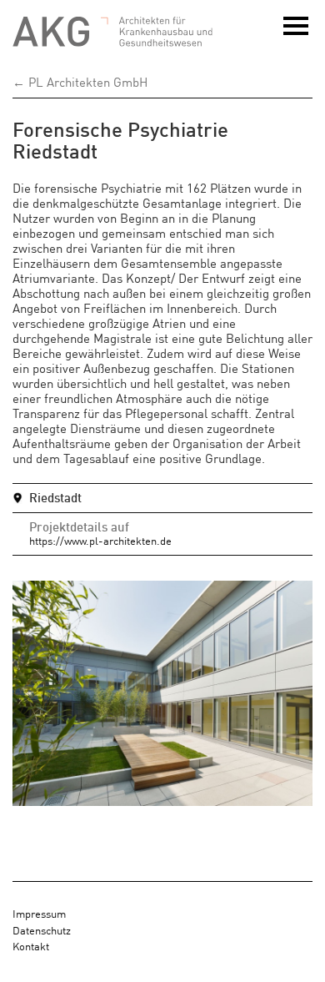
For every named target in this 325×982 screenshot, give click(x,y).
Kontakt (30, 946)
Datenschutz (41, 930)
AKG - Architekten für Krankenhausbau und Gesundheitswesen (112, 32)
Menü (297, 34)
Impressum (39, 913)
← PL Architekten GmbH (80, 81)
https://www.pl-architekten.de (100, 540)
